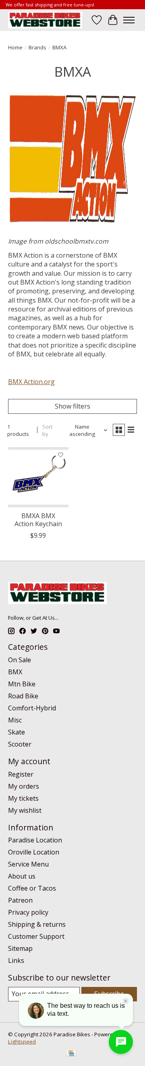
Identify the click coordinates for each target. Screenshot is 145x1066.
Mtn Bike (21, 683)
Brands (37, 47)
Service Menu (28, 864)
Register (20, 774)
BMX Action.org (31, 381)
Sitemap (20, 948)
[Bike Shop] (45, 20)
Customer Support (36, 936)
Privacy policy (28, 912)
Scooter (19, 744)
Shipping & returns (37, 924)
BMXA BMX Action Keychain (38, 519)
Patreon (20, 900)
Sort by (47, 430)
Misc (15, 720)
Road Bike (23, 696)
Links (16, 960)
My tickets (23, 798)
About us (21, 876)
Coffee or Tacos (32, 888)
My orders (23, 786)
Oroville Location (33, 852)
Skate (16, 732)
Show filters (72, 406)
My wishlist (24, 810)
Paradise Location (35, 840)
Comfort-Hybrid (32, 708)
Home (15, 47)
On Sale (19, 659)
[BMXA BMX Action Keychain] (38, 477)
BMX (15, 671)
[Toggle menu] (129, 20)
